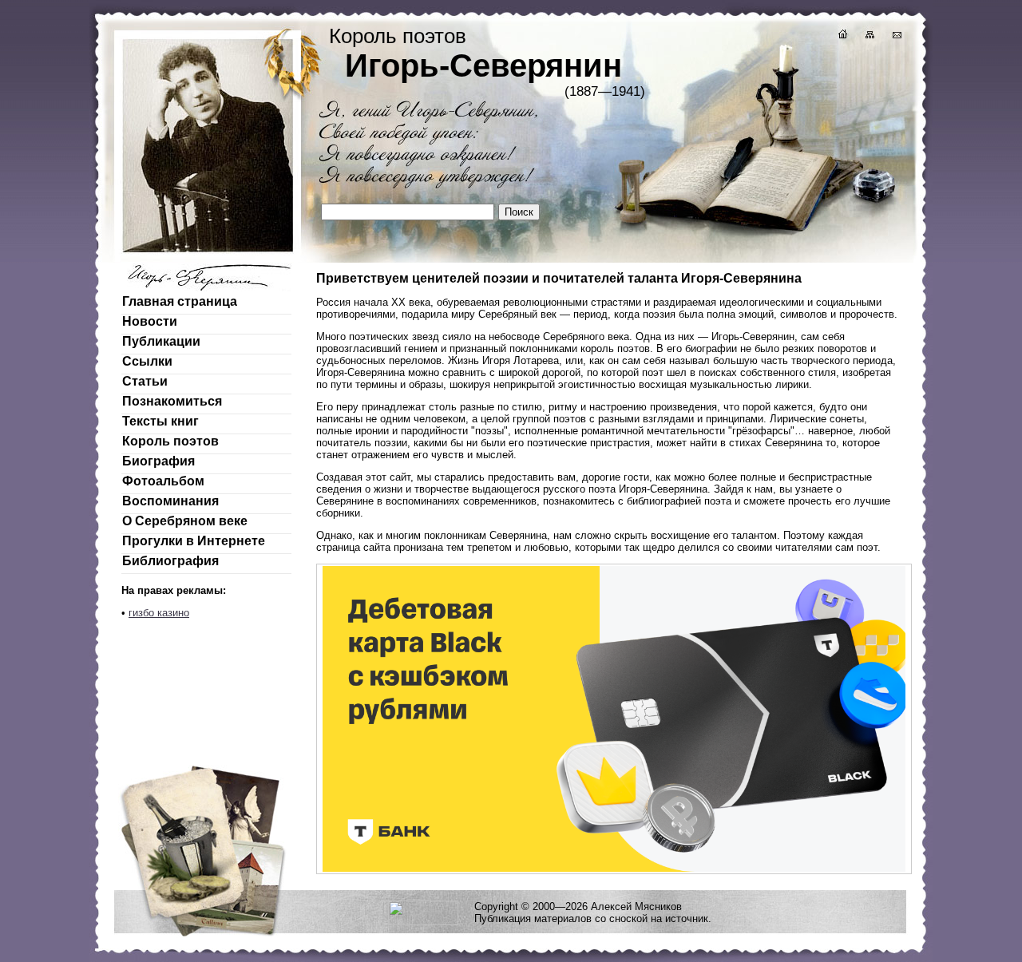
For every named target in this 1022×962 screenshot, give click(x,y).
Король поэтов (170, 441)
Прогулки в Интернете (193, 541)
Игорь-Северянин (483, 65)
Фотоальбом (163, 481)
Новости (149, 321)
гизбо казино (159, 613)
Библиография (170, 561)
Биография (158, 461)
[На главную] (841, 36)
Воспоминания (170, 501)
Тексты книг (160, 421)
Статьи (145, 381)
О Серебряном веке (185, 521)
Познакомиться (172, 401)
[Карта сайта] (868, 36)
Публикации (161, 341)
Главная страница (179, 301)
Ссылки (147, 361)
